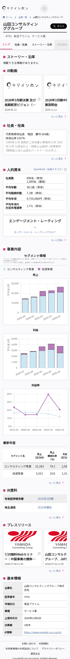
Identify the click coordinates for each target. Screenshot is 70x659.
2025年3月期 (45, 499)
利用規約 (43, 643)
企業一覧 (22, 17)
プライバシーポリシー (53, 648)
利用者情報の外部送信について (22, 648)
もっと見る (57, 116)
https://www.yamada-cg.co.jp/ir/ (43, 632)
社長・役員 (21, 44)
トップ (6, 44)
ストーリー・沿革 (42, 44)
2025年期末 (45, 507)
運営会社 (35, 653)
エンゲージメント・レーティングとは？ (35, 232)
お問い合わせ (29, 643)
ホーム (9, 17)
